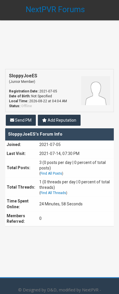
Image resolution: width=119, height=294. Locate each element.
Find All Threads (53, 193)
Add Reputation (61, 120)
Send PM (22, 120)
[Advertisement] (59, 40)
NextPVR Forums (55, 9)
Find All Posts (51, 173)
